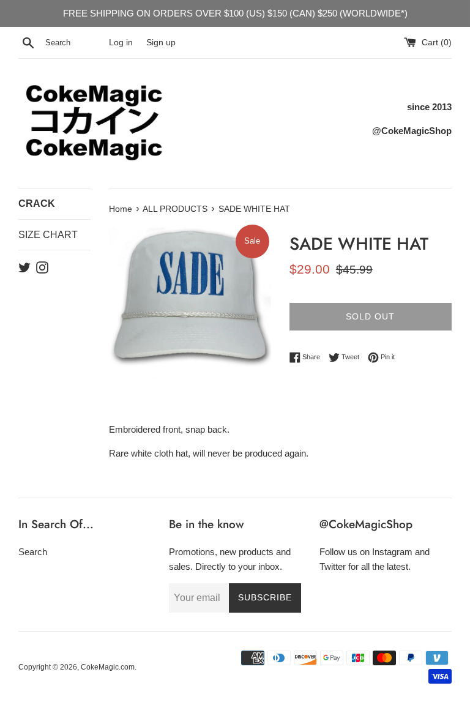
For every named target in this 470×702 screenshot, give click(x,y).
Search (32, 552)
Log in (121, 42)
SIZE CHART (48, 235)
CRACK (36, 203)
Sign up (161, 42)
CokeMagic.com (108, 667)
